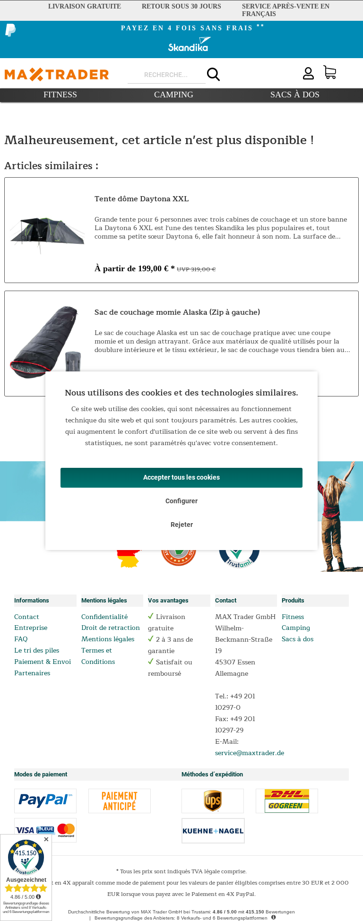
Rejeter (182, 524)
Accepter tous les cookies (181, 477)
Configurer (181, 501)
